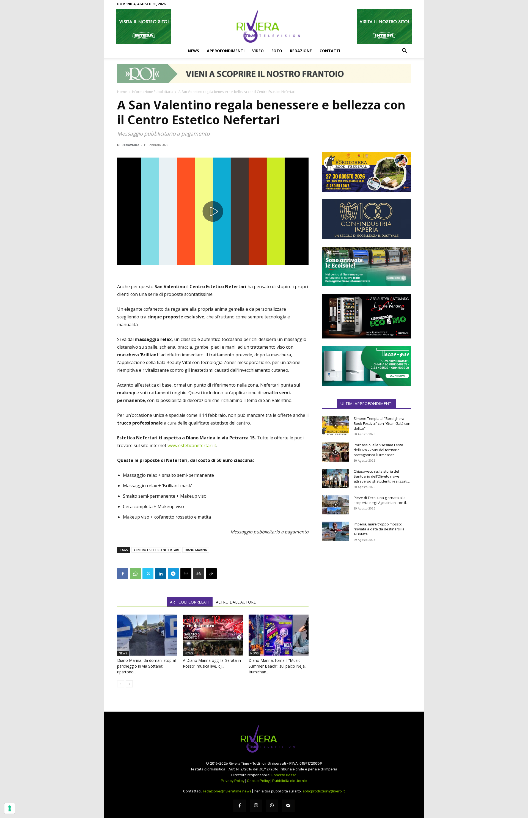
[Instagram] (256, 806)
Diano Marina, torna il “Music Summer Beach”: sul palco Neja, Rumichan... (277, 666)
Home (122, 91)
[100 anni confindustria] (366, 219)
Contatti (330, 50)
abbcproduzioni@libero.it (323, 791)
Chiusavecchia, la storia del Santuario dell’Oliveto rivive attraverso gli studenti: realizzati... (382, 476)
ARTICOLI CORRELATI (189, 602)
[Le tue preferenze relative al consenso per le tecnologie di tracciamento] (9, 808)
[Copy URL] (211, 573)
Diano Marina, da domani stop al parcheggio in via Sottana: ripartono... (146, 666)
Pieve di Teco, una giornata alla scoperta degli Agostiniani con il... (381, 500)
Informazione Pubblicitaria (152, 91)
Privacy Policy (232, 781)
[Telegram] (173, 573)
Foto (276, 50)
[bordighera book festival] (366, 172)
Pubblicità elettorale (289, 781)
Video (258, 50)
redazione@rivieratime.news (227, 791)
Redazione (301, 50)
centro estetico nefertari (156, 550)
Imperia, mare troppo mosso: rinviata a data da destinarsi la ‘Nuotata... (379, 529)
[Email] (185, 573)
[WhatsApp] (135, 573)
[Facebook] (122, 573)
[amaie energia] (366, 266)
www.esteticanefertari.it (191, 445)
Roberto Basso (283, 775)
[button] (404, 51)
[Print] (198, 573)
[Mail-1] (288, 806)
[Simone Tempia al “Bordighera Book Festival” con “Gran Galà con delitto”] (335, 425)
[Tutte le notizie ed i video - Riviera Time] (264, 739)
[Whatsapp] (272, 806)
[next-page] (129, 684)
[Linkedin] (160, 573)
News (193, 50)
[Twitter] (147, 573)
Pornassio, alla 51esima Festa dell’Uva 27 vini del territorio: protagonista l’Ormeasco (378, 449)
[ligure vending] (366, 316)
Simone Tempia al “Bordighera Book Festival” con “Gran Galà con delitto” (382, 423)
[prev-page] (120, 684)
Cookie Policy (258, 781)
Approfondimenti (225, 50)
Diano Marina (196, 550)
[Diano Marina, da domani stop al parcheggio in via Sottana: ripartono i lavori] (147, 635)
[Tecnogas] (366, 366)
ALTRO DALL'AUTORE (236, 602)
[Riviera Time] (264, 26)
